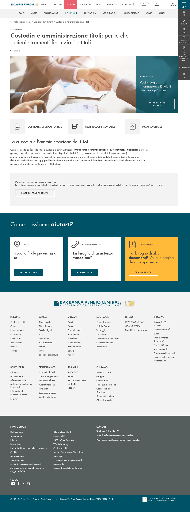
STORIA (71, 387)
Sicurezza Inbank (47, 380)
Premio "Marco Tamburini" (161, 339)
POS (41, 334)
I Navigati (43, 388)
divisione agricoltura (48, 354)
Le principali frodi (47, 372)
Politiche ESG (16, 376)
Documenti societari (105, 395)
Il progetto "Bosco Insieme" (162, 323)
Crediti (111, 499)
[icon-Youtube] (13, 483)
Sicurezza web (47, 367)
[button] (184, 4)
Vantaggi (100, 330)
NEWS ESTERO (132, 326)
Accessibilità (59, 435)
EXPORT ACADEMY (134, 321)
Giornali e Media (104, 400)
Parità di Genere (161, 344)
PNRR (41, 350)
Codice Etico (102, 380)
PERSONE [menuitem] (45, 4)
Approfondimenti (47, 384)
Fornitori (14, 398)
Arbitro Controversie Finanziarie (72, 452)
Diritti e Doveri (103, 326)
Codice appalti (60, 448)
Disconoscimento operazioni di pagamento (69, 462)
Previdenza (15, 338)
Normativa (15, 444)
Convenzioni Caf (162, 329)
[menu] (108, 4)
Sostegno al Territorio (106, 384)
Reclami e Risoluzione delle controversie (28, 448)
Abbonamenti (160, 349)
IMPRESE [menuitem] (58, 4)
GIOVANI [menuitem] (71, 4)
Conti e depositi (17, 321)
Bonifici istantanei (47, 396)
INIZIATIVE (73, 372)
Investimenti (48, 21)
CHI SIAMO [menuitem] (173, 4)
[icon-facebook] (18, 483)
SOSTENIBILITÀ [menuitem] (127, 4)
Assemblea (101, 346)
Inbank (13, 346)
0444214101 (112, 431)
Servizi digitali (45, 330)
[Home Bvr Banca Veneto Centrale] (24, 4)
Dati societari (16, 431)
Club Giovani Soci (105, 342)
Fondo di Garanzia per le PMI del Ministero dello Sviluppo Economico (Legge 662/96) (29, 468)
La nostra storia (103, 372)
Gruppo (100, 376)
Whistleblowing (71, 444)
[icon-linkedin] (23, 483)
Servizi (13, 350)
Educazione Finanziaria (165, 353)
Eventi (157, 333)
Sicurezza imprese (47, 392)
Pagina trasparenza (35, 192)
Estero (129, 316)
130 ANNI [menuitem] (156, 4)
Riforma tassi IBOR (62, 431)
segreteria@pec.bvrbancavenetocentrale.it (121, 439)
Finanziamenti (17, 330)
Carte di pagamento (48, 376)
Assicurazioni (16, 342)
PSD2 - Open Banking (72, 440)
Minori (71, 354)
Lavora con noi (17, 456)
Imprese (43, 316)
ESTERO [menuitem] (99, 4)
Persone (15, 316)
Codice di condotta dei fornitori (72, 467)
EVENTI (71, 376)
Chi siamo (101, 367)
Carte (12, 326)
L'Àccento (101, 334)
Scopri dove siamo (162, 104)
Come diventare (103, 321)
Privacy (13, 440)
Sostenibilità (17, 367)
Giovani (37, 21)
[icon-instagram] (28, 483)
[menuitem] (22, 13)
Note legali (58, 456)
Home (28, 21)
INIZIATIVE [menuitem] (112, 4)
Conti (70, 321)
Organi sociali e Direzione (103, 390)
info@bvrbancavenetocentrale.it (118, 435)
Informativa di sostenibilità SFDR (18, 393)
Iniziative (159, 316)
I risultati (14, 372)
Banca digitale (74, 346)
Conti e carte (45, 321)
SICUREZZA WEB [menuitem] (144, 4)
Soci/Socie (102, 316)
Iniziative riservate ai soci (108, 338)
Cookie (13, 452)
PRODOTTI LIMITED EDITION (77, 382)
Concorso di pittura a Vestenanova (164, 359)
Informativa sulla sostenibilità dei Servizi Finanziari (21, 384)
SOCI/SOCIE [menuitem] (85, 4)
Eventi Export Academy (136, 330)
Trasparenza (16, 435)
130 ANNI (73, 367)
